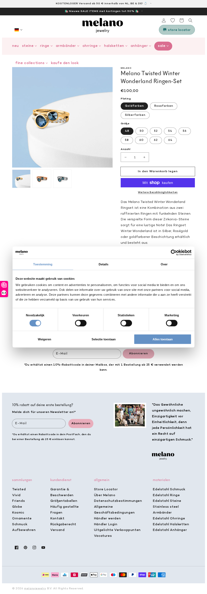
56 (185, 131)
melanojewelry (35, 589)
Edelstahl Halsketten (171, 524)
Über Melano (104, 495)
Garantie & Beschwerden (62, 492)
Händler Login (105, 524)
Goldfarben (134, 106)
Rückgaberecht (63, 524)
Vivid (16, 495)
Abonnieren (138, 353)
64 (170, 140)
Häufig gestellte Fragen (64, 510)
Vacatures (103, 536)
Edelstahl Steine (167, 501)
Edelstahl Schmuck (169, 489)
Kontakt (57, 518)
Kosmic (18, 513)
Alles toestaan (163, 339)
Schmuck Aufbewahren (24, 527)
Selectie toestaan (104, 339)
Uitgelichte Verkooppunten (117, 530)
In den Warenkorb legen (158, 171)
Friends (18, 501)
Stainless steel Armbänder (166, 510)
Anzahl (125, 149)
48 (127, 131)
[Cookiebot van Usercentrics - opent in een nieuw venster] (173, 252)
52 (156, 131)
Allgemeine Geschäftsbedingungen (114, 510)
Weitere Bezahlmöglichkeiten (158, 192)
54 (170, 131)
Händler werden (107, 518)
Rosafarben (163, 106)
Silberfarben (135, 115)
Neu (15, 46)
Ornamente (22, 518)
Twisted (19, 489)
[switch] (81, 323)
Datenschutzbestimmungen (118, 501)
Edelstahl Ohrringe (169, 518)
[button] (18, 30)
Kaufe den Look (65, 63)
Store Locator (106, 489)
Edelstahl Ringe (166, 495)
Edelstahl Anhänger (170, 530)
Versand (57, 530)
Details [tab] (104, 264)
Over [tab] (164, 264)
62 (156, 140)
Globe (17, 507)
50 (142, 131)
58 (127, 140)
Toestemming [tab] (42, 264)
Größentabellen (63, 501)
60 (141, 140)
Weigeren (44, 339)
